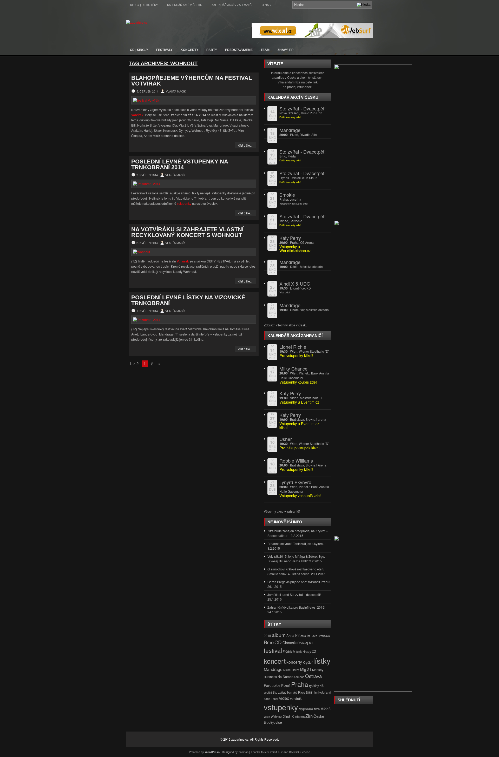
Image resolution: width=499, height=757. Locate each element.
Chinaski (290, 642)
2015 (267, 635)
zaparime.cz (239, 739)
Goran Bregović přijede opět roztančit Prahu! (298, 582)
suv (266, 752)
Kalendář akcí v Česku (184, 4)
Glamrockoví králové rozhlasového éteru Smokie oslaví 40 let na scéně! (295, 571)
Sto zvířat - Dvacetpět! (302, 108)
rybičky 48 (316, 685)
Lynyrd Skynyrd (295, 482)
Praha (299, 684)
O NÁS (266, 4)
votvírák (295, 698)
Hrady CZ (309, 651)
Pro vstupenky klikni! (296, 469)
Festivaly (164, 50)
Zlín (309, 716)
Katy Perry (290, 237)
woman (243, 752)
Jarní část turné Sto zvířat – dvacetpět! (294, 594)
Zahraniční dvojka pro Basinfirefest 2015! (296, 607)
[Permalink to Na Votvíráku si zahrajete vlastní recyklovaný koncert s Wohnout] (193, 252)
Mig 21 (305, 669)
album (279, 634)
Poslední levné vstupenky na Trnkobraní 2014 (179, 164)
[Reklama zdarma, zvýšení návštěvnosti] (312, 37)
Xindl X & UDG (294, 283)
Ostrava (313, 676)
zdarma (300, 716)
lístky (322, 660)
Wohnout (276, 716)
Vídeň (326, 708)
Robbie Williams (296, 460)
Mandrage (289, 130)
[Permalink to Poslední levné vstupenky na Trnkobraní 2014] (193, 184)
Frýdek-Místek (292, 651)
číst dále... (245, 145)
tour (309, 692)
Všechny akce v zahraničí (282, 511)
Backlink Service (299, 752)
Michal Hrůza (291, 670)
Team (265, 50)
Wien (267, 717)
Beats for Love (307, 636)
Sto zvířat (279, 692)
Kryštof (307, 662)
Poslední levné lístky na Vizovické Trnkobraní (188, 300)
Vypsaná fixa (309, 708)
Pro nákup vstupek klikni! (299, 447)
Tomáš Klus (295, 692)
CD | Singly (139, 50)
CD (278, 642)
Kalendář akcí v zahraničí (232, 4)
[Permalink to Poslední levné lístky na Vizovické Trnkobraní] (193, 319)
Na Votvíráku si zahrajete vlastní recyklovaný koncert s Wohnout (187, 232)
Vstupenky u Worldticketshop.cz (295, 248)
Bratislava (324, 636)
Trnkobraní (322, 692)
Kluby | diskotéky (144, 4)
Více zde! (284, 292)
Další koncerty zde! (290, 117)
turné (267, 699)
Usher (285, 439)
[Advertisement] (373, 458)
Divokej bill (305, 642)
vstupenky (184, 203)
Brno (269, 642)
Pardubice (272, 685)
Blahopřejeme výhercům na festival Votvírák (191, 81)
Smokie (287, 194)
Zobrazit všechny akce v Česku (285, 325)
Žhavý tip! (286, 50)
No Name (285, 676)
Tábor (274, 699)
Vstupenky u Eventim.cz (299, 402)
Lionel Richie (292, 346)
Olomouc (298, 677)
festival (273, 650)
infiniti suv (276, 752)
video (284, 698)
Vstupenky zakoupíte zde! (293, 203)
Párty (211, 50)
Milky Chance (293, 368)
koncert (275, 661)
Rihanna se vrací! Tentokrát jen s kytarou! (296, 543)
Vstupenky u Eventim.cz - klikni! (300, 425)
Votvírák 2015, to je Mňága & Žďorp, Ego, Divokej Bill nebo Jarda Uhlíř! (296, 558)
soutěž (268, 692)
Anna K (292, 635)
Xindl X (288, 716)
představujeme (239, 50)
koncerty (294, 662)
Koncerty (189, 50)
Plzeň (285, 685)
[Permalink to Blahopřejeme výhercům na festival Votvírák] (193, 100)
